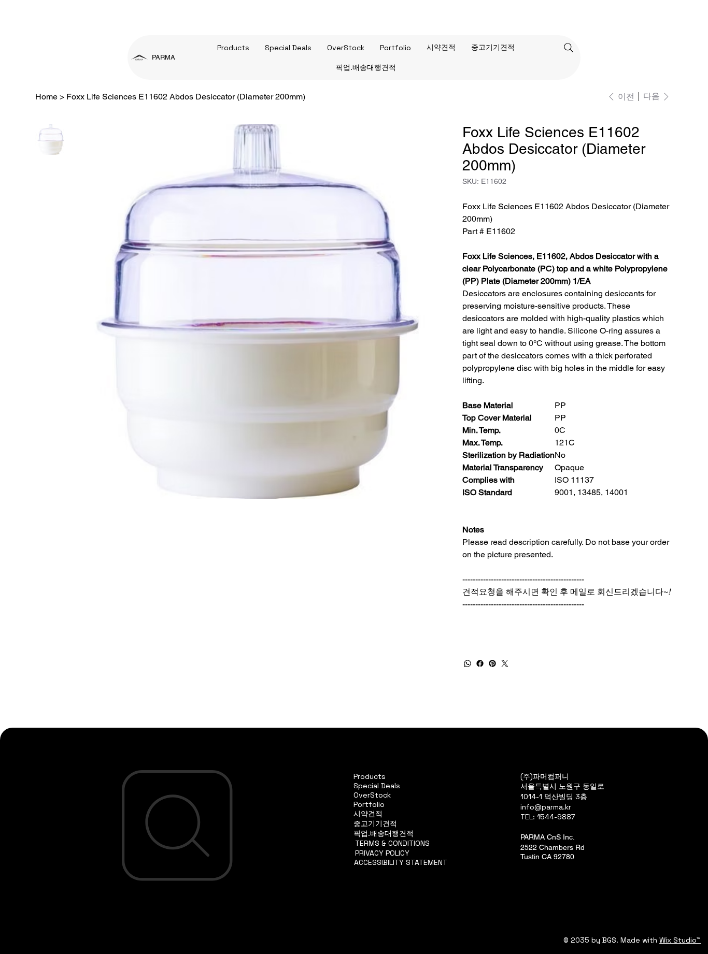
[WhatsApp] (467, 663)
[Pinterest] (492, 663)
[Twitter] (505, 663)
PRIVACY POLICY (382, 853)
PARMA (163, 57)
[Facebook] (480, 663)
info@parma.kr (545, 807)
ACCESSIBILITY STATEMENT (400, 862)
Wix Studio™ (680, 940)
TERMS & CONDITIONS (392, 843)
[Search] (568, 48)
